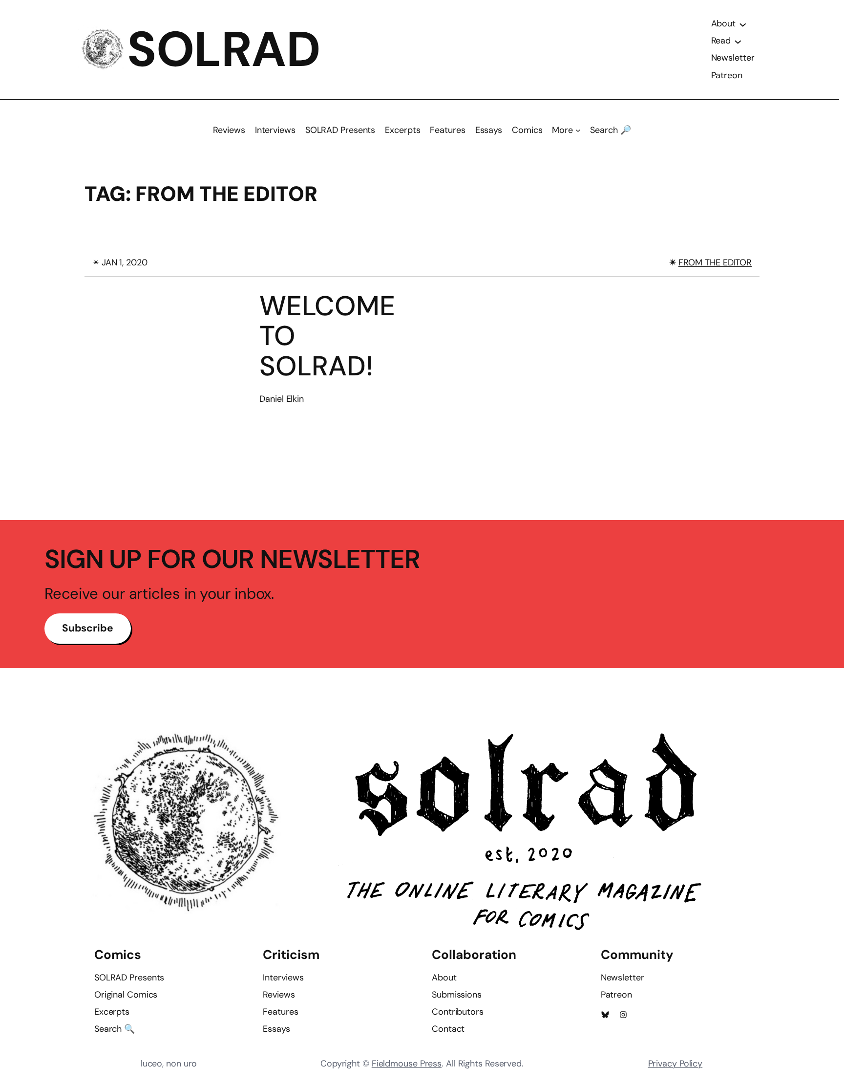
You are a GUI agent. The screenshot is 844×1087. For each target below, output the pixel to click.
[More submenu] (578, 130)
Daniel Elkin (281, 399)
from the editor (715, 262)
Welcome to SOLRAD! (327, 336)
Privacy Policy (675, 1063)
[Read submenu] (738, 41)
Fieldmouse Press (407, 1063)
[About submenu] (743, 24)
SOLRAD (223, 49)
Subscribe (87, 628)
